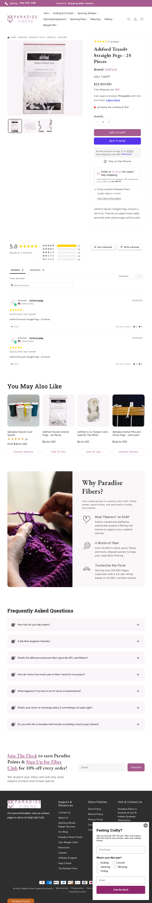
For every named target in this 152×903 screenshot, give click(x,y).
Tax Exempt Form (67, 868)
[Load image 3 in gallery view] (45, 126)
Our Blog (63, 832)
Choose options (23, 451)
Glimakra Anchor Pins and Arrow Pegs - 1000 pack (127, 433)
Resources (64, 847)
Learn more (113, 100)
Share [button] (16, 326)
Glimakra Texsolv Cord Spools (19, 433)
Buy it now (117, 140)
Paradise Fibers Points (70, 837)
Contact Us (64, 812)
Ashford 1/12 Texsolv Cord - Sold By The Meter (93, 433)
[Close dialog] (145, 825)
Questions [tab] (35, 269)
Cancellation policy (77, 892)
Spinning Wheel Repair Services (66, 825)
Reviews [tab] (15, 269)
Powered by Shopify (44, 888)
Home (13, 37)
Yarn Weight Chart (68, 842)
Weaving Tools (37, 37)
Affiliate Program (67, 858)
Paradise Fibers (28, 888)
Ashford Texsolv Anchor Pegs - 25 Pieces (55, 433)
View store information (109, 198)
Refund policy (62, 888)
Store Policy (95, 809)
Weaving (22, 37)
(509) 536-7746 (35, 817)
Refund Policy (95, 814)
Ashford (62, 37)
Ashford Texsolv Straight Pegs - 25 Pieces (30, 319)
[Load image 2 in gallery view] (30, 126)
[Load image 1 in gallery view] (15, 126)
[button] (46, 13)
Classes (62, 853)
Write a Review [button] (131, 247)
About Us (63, 818)
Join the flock (120, 889)
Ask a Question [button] (104, 247)
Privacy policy (77, 888)
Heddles (51, 37)
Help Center (65, 863)
